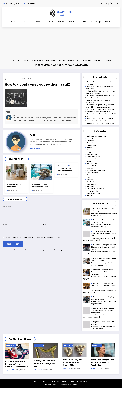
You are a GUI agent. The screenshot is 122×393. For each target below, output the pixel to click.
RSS (72, 382)
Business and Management (96, 136)
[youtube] (117, 3)
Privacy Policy (82, 382)
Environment (91, 145)
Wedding (90, 196)
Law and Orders (92, 166)
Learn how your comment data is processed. (52, 250)
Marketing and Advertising (96, 170)
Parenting (90, 175)
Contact (45, 382)
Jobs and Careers (93, 164)
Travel (108, 22)
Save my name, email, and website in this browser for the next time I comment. (33, 237)
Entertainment (92, 143)
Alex (8, 79)
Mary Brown (11, 182)
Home (14, 22)
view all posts (35, 148)
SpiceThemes (73, 385)
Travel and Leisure (93, 191)
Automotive (24, 22)
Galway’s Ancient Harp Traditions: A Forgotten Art (16, 363)
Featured (48, 22)
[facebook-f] (96, 3)
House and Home (93, 159)
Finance (89, 152)
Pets (88, 177)
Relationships (91, 184)
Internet (90, 161)
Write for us (55, 382)
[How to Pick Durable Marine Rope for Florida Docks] (41, 172)
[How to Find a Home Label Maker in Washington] (16, 172)
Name (5, 224)
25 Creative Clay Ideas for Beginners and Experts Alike (44, 362)
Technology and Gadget (95, 189)
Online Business (92, 173)
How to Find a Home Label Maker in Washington (14, 185)
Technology (95, 22)
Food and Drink (92, 154)
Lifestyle (82, 22)
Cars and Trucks (92, 138)
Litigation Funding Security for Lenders (100, 123)
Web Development (93, 193)
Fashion (60, 22)
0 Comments (34, 79)
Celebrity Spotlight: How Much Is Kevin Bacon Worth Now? (74, 362)
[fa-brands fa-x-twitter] (101, 3)
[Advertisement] (61, 40)
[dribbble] (107, 3)
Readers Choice (92, 180)
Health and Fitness (93, 157)
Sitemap (65, 382)
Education (90, 141)
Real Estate (91, 182)
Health (71, 22)
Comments (7, 206)
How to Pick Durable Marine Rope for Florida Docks (40, 185)
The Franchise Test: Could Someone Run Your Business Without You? (65, 169)
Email (44, 224)
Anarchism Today (50, 385)
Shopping (90, 186)
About (36, 382)
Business (36, 22)
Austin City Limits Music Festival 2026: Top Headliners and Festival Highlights (102, 363)
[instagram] (112, 3)
